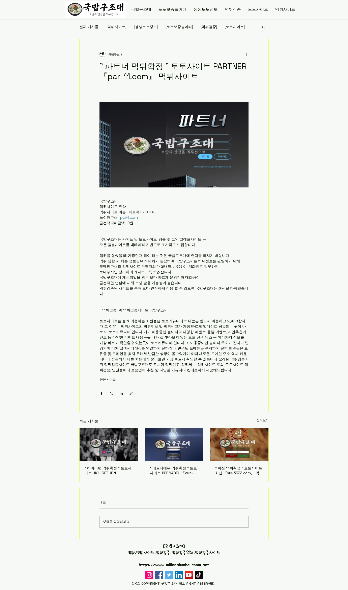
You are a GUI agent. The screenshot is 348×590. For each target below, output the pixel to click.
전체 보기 (263, 420)
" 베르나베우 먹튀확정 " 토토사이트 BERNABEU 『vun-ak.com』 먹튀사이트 (173, 470)
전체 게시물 (88, 26)
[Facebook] (159, 575)
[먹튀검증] (209, 26)
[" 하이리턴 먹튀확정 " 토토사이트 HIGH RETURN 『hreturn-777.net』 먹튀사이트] (109, 444)
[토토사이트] (235, 26)
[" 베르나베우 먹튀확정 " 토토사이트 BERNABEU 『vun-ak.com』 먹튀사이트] (174, 444)
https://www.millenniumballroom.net (174, 565)
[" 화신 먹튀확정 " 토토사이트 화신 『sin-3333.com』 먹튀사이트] (239, 444)
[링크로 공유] (131, 393)
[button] (263, 26)
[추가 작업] (246, 54)
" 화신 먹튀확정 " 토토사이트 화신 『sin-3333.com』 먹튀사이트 (239, 470)
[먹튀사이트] (116, 26)
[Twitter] (169, 575)
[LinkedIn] (179, 575)
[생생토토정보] (146, 26)
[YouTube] (189, 575)
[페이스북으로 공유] (101, 393)
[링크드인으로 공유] (121, 393)
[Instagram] (149, 575)
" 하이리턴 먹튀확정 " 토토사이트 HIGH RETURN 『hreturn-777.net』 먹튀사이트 (108, 470)
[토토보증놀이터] (179, 26)
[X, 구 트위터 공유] (111, 393)
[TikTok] (199, 575)
